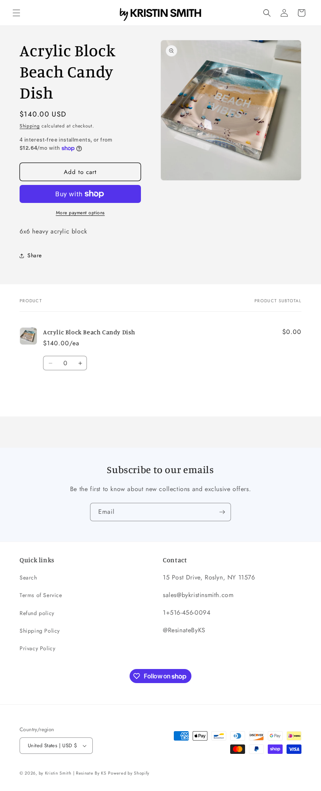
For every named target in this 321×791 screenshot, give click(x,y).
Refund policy (37, 613)
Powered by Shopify (129, 773)
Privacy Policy (37, 648)
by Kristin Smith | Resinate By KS (72, 773)
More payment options (80, 212)
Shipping (30, 125)
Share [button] (34, 255)
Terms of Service (41, 595)
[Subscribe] (222, 512)
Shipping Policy (40, 631)
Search (28, 577)
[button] (16, 13)
